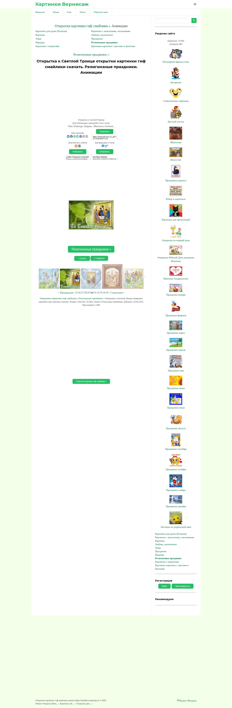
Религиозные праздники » (91, 54)
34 (104, 292)
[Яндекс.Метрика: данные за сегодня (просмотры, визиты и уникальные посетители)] (187, 700)
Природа (40, 42)
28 (85, 292)
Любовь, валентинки (102, 35)
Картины (40, 35)
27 (82, 292)
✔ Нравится (99, 258)
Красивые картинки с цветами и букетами (113, 46)
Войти (164, 586)
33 (101, 292)
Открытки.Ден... (84, 703)
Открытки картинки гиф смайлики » (83, 26)
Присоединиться (182, 586)
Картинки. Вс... (67, 703)
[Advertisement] (91, 95)
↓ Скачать (82, 258)
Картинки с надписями (47, 46)
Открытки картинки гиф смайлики (58, 298)
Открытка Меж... (50, 703)
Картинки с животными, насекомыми (110, 31)
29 (88, 292)
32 (98, 292)
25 (76, 292)
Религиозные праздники (104, 42)
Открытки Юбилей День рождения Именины (176, 259)
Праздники (97, 38)
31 (95, 292)
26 (79, 292)
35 (107, 292)
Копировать (105, 131)
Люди (38, 38)
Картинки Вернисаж (62, 4)
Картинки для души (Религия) (51, 31)
